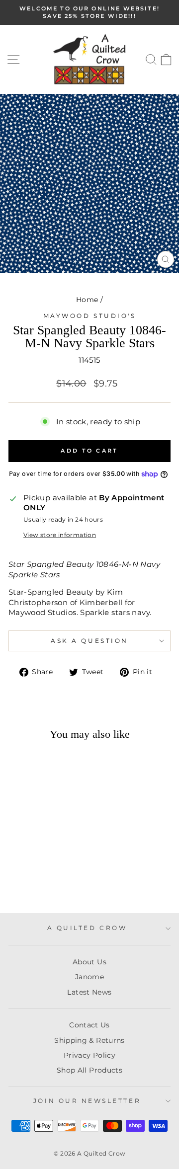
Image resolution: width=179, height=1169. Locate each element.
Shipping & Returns (89, 1040)
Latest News (89, 992)
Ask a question (89, 640)
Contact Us (89, 1025)
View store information (59, 535)
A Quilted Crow (87, 928)
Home (87, 300)
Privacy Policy (89, 1055)
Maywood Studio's (89, 315)
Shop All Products (89, 1070)
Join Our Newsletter (87, 1100)
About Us (89, 962)
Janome (89, 977)
